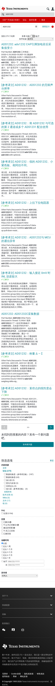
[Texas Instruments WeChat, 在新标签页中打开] (3, 631)
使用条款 (6, 676)
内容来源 (5, 465)
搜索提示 (46, 26)
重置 (52, 461)
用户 (52, 9)
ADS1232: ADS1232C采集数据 (20, 313)
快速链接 (6, 605)
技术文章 (33, 20)
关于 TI (5, 596)
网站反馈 (24, 676)
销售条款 (40, 674)
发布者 (4, 573)
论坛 (24, 20)
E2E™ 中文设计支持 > (11, 20)
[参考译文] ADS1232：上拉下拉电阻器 (25, 202)
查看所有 (8, 492)
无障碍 (5, 674)
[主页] (14, 8)
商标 (15, 676)
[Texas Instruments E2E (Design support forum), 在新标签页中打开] (13, 631)
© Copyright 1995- (12, 681)
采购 (4, 614)
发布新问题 (27, 444)
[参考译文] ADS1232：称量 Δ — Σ (22, 353)
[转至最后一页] (28, 427)
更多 (43, 20)
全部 (4, 468)
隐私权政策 (29, 674)
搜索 (48, 9)
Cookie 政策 (16, 674)
